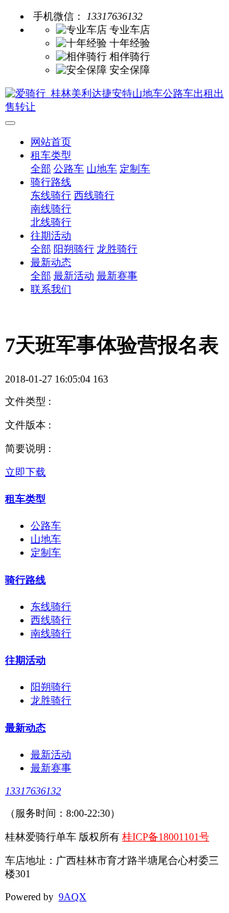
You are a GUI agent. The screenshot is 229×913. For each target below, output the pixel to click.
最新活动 (73, 275)
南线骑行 (51, 208)
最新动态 (51, 262)
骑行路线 (51, 182)
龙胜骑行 (117, 249)
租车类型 (51, 155)
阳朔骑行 (73, 249)
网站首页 (51, 141)
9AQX (73, 896)
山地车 (102, 168)
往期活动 (51, 235)
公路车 (68, 168)
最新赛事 (117, 275)
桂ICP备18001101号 (165, 836)
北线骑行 (51, 222)
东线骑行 (51, 195)
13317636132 (33, 790)
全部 (41, 168)
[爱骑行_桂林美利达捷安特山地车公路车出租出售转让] (114, 100)
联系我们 (51, 289)
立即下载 (25, 472)
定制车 (135, 168)
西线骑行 (94, 195)
